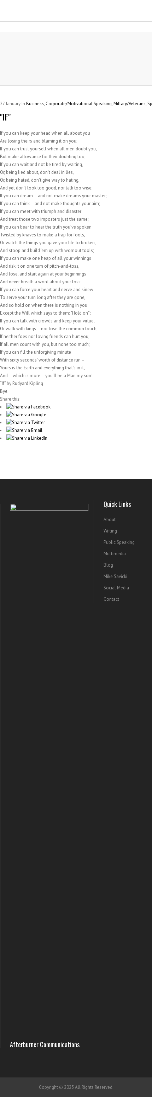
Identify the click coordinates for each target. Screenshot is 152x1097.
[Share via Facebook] (28, 407)
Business (35, 104)
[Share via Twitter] (25, 422)
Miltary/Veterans (129, 104)
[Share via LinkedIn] (26, 438)
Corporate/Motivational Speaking (79, 104)
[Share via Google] (26, 415)
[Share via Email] (24, 430)
